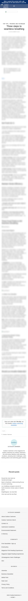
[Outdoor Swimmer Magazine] (5, 6)
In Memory (5, 534)
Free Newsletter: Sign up (9, 543)
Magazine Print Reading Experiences (12, 550)
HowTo (3, 431)
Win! (3, 561)
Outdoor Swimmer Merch (9, 520)
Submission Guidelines (8, 527)
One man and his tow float (9, 494)
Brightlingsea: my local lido (9, 492)
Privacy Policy (6, 584)
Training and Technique (17, 23)
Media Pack (5, 577)
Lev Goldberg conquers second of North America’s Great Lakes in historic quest (12, 487)
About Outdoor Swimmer (9, 516)
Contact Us (5, 523)
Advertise (4, 570)
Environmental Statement (9, 530)
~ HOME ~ (13, 597)
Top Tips (5, 23)
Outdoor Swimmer (7, 434)
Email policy (5, 547)
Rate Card (4, 581)
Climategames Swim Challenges (11, 557)
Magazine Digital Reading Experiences (13, 554)
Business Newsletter (7, 574)
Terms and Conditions (8, 588)
